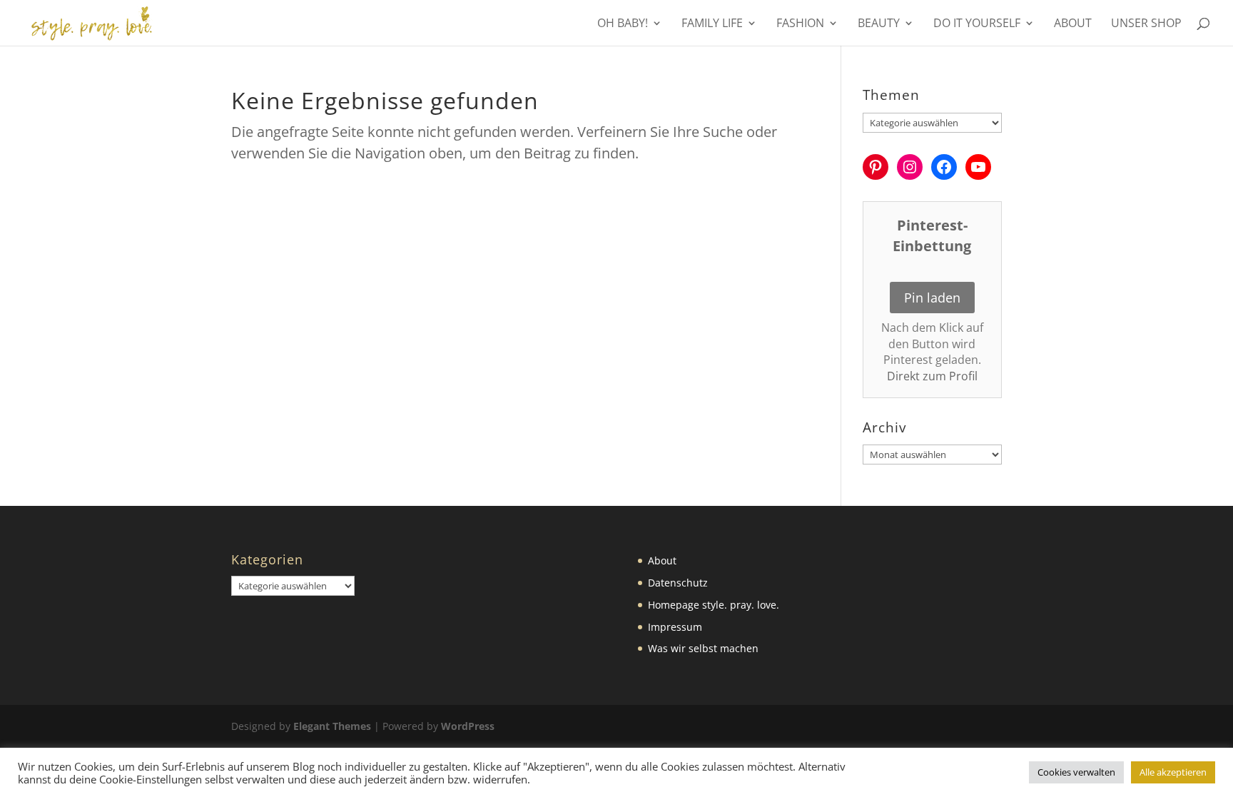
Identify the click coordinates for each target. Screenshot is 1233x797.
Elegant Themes (332, 726)
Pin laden (932, 297)
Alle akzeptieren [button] (1173, 772)
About (1073, 24)
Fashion (800, 24)
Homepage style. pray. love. (713, 604)
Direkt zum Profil (932, 376)
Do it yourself (976, 24)
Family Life (712, 24)
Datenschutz (678, 582)
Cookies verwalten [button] (1076, 772)
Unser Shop (1146, 24)
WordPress (467, 726)
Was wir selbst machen (703, 648)
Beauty (879, 24)
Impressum (675, 627)
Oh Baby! (622, 24)
